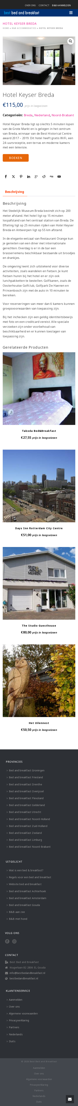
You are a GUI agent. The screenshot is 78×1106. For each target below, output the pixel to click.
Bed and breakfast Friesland (26, 777)
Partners (14, 1027)
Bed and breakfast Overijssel (26, 791)
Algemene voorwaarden (23, 1013)
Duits (12, 1041)
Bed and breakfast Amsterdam (27, 898)
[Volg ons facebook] (7, 941)
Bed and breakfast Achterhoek (27, 891)
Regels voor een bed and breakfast (30, 877)
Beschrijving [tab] (14, 192)
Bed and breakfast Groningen (26, 770)
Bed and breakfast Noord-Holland (29, 819)
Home (6, 28)
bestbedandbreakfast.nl (24, 978)
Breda (28, 115)
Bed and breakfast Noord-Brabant (30, 846)
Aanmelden (15, 999)
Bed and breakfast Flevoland (26, 798)
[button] (70, 41)
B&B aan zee (17, 912)
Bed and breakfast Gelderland (27, 805)
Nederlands (16, 1034)
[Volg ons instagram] (14, 941)
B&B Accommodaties (24, 28)
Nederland (42, 115)
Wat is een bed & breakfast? (26, 870)
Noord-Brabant (63, 115)
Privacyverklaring (19, 1020)
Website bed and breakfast (25, 884)
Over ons (14, 1006)
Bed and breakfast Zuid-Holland (28, 826)
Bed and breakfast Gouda (24, 905)
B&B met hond (18, 919)
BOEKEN (15, 158)
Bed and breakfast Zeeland (25, 833)
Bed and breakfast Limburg (25, 839)
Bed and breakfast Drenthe (25, 784)
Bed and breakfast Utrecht (25, 812)
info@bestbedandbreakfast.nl (27, 973)
